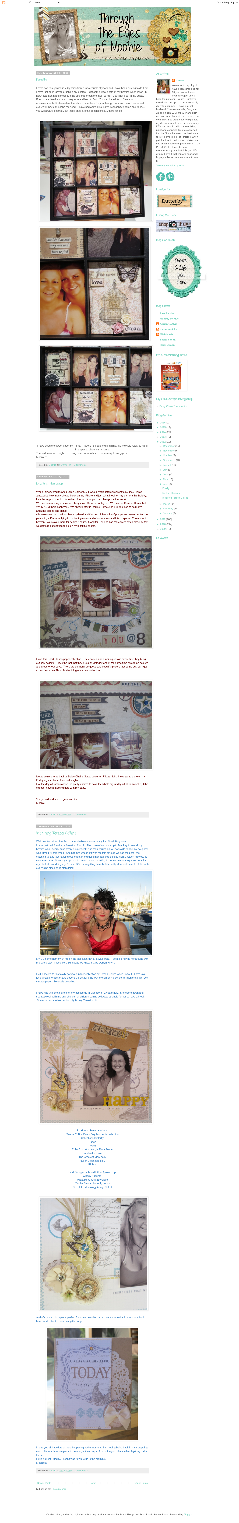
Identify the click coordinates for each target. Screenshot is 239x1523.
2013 (163, 436)
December (169, 445)
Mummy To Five (169, 318)
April (166, 484)
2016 (163, 422)
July (165, 469)
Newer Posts (44, 1483)
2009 (163, 528)
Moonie (179, 80)
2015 (163, 427)
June (166, 474)
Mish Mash (166, 334)
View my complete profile (170, 165)
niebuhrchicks (168, 329)
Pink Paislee (167, 313)
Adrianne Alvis (168, 323)
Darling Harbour (50, 484)
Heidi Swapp (167, 344)
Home (93, 1483)
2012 (163, 441)
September (169, 460)
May (165, 479)
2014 (163, 432)
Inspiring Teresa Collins (56, 833)
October (168, 455)
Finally (41, 80)
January (168, 513)
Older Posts (141, 1483)
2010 (163, 524)
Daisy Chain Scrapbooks (173, 406)
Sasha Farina (167, 339)
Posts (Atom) (58, 1488)
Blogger (188, 1514)
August (167, 465)
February (168, 508)
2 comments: (80, 465)
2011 (163, 519)
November (169, 450)
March (167, 503)
